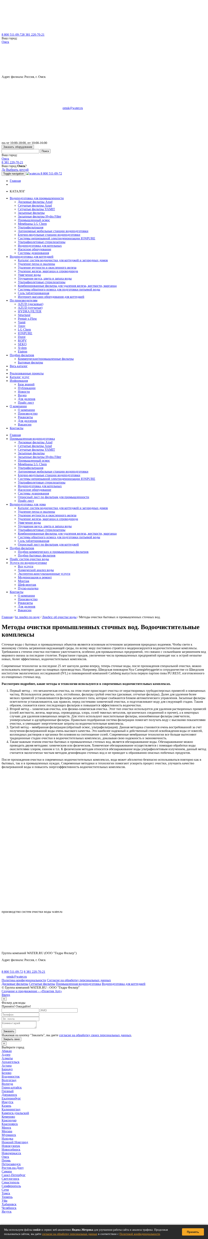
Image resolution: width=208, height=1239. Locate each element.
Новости (24, 391)
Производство (28, 413)
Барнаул (7, 1069)
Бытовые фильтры (30, 362)
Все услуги (25, 566)
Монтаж (23, 581)
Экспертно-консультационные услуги (44, 573)
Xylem (22, 348)
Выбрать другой (17, 169)
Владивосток (11, 1076)
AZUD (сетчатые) (30, 307)
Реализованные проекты (27, 373)
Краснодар (9, 1120)
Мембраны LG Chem (32, 223)
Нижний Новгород (15, 1142)
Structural (24, 315)
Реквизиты (25, 417)
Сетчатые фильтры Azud (35, 205)
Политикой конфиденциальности (139, 1234)
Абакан (7, 1051)
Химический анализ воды (36, 570)
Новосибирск (11, 1149)
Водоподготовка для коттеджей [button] (31, 256)
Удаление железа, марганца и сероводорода (48, 271)
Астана (7, 1065)
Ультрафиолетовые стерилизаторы (41, 242)
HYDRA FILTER (29, 311)
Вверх (6, 995)
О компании (26, 410)
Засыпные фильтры (31, 213)
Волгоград (9, 1080)
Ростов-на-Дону (13, 1167)
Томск (6, 1193)
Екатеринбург (11, 1098)
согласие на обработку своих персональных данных (95, 1035)
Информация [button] (19, 380)
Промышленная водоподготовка (32, 438)
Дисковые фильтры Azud (35, 202)
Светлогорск (10, 1178)
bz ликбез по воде (27, 617)
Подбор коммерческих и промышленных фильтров (53, 552)
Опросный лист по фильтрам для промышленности (53, 497)
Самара (7, 1171)
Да (3, 169)
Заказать (8, 1031)
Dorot (21, 337)
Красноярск (10, 1124)
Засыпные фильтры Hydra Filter (39, 216)
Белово (6, 1073)
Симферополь (11, 1186)
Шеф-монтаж (27, 584)
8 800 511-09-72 (12, 34)
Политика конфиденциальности (24, 980)
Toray (21, 326)
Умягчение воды (29, 275)
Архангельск (11, 1062)
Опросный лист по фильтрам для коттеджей (48, 544)
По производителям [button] (23, 300)
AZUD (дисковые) (30, 304)
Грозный (8, 1091)
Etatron (22, 351)
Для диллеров (27, 421)
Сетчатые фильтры (42, 984)
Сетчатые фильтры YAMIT (36, 209)
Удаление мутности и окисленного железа (47, 267)
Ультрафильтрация (30, 227)
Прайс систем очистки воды (29, 559)
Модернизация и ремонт (35, 577)
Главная (15, 180)
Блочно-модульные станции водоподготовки (49, 234)
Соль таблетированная (33, 293)
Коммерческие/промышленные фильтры (46, 358)
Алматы (7, 1058)
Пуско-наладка (28, 588)
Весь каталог (19, 366)
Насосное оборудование (34, 249)
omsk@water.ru (73, 108)
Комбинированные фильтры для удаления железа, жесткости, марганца (67, 285)
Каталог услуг (19, 377)
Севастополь (10, 1182)
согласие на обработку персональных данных (69, 1234)
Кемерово (8, 1116)
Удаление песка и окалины (36, 264)
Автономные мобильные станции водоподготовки (53, 231)
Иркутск (7, 1102)
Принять (193, 1232)
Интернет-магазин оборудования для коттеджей (51, 296)
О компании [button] (18, 406)
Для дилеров (26, 399)
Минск (6, 1127)
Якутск (7, 1211)
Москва (7, 1131)
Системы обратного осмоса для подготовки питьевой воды (59, 289)
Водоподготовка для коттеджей (123, 984)
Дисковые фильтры (15, 984)
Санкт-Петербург (14, 1175)
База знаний (26, 384)
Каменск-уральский (15, 1113)
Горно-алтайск (12, 1087)
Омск (5, 42)
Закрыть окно (11, 1039)
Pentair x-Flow (27, 318)
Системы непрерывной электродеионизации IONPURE (56, 238)
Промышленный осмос (34, 220)
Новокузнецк (11, 1146)
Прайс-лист (26, 402)
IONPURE (25, 333)
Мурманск (9, 1135)
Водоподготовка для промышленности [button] (37, 198)
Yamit (21, 322)
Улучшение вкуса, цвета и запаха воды (45, 278)
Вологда (7, 1084)
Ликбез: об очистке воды (59, 617)
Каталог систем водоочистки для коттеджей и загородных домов (63, 260)
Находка (7, 1138)
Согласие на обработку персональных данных (79, 980)
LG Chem (24, 329)
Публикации (27, 388)
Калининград (11, 1109)
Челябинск (9, 1208)
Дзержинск (9, 1094)
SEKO (22, 344)
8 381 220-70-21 (33, 34)
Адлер (6, 1054)
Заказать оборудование (17, 146)
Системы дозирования (33, 253)
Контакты (16, 428)
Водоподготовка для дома (28, 504)
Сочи (5, 1189)
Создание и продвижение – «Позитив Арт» (32, 991)
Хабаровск (9, 1204)
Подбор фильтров (22, 548)
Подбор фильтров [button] (22, 355)
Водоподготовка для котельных (40, 245)
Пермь (6, 1160)
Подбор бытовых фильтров (36, 555)
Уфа (4, 1200)
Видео (22, 395)
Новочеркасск (11, 1153)
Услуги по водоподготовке (28, 562)
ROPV (22, 340)
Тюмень (7, 1197)
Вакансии (24, 424)
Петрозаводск (11, 1164)
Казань (6, 1105)
